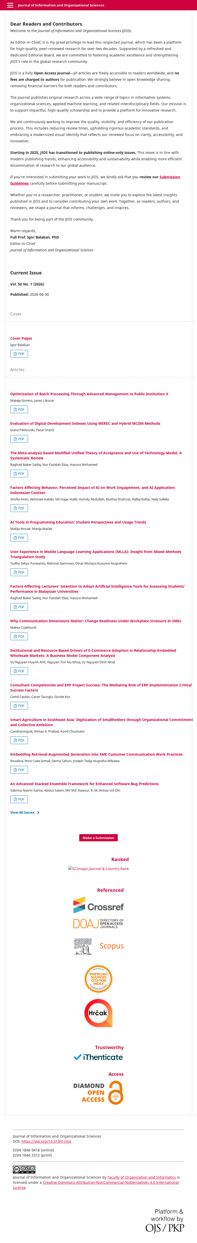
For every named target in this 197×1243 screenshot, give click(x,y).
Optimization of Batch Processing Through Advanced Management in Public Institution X (89, 393)
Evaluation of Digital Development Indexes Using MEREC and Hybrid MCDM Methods (85, 423)
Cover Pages (21, 338)
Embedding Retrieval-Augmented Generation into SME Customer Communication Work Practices (96, 754)
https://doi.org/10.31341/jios (46, 1141)
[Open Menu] (10, 5)
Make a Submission (98, 837)
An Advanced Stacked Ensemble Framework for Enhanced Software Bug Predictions (84, 783)
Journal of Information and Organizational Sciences (61, 5)
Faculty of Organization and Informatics (141, 1177)
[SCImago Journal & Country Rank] (98, 868)
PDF (20, 353)
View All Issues (22, 812)
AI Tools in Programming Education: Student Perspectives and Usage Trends (78, 522)
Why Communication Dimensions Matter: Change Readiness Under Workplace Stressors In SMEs (95, 620)
